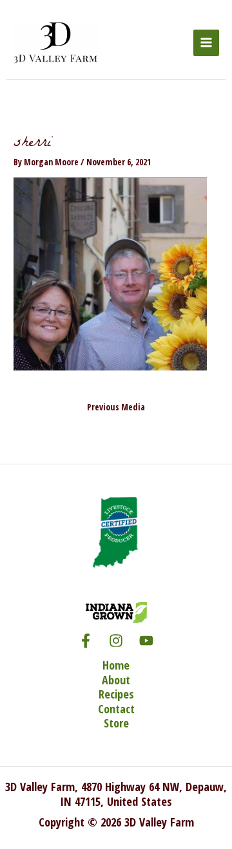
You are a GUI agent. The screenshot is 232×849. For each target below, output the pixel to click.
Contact (116, 709)
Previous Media (116, 407)
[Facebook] (86, 641)
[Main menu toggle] (206, 43)
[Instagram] (116, 641)
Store (116, 723)
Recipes (116, 694)
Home (116, 665)
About (116, 680)
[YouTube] (146, 641)
